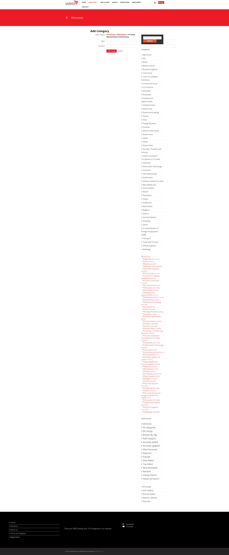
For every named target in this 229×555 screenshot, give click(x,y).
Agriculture (147, 55)
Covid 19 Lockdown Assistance (149, 78)
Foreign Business (149, 123)
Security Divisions (149, 217)
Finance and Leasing (151, 112)
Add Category (111, 51)
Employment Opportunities (147, 100)
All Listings (148, 431)
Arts (144, 58)
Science (146, 213)
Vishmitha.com (99, 551)
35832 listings (77, 528)
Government (148, 134)
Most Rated (148, 460)
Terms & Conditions (18, 533)
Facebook (130, 524)
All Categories (149, 427)
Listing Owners (150, 475)
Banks (145, 62)
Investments (148, 177)
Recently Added (150, 442)
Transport (147, 238)
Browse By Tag (150, 434)
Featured (147, 453)
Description (101, 46)
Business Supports (150, 69)
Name (103, 41)
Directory (92, 2)
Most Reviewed (150, 467)
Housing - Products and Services (151, 150)
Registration (15, 537)
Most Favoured (150, 449)
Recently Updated (151, 445)
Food (145, 120)
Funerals (146, 127)
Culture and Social (150, 83)
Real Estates (147, 206)
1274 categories (93, 528)
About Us (14, 530)
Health (145, 138)
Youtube (129, 526)
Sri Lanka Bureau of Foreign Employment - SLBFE (150, 231)
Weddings (147, 249)
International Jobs (150, 174)
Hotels (145, 142)
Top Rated (148, 464)
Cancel (120, 51)
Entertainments (149, 105)
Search (114, 2)
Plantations (147, 195)
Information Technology (152, 166)
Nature (145, 191)
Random (147, 471)
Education (121, 34)
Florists (145, 116)
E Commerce (148, 87)
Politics (145, 199)
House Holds (148, 145)
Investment (136, 2)
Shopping (146, 221)
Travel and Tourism (150, 242)
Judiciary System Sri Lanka (153, 181)
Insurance (147, 170)
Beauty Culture (149, 65)
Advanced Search (151, 478)
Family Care (147, 109)
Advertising (124, 2)
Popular (146, 456)
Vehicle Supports (149, 245)
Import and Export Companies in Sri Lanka (150, 157)
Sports (145, 224)
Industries (147, 163)
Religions (146, 210)
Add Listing (104, 2)
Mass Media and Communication (148, 186)
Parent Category (100, 35)
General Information (151, 131)
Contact (85, 7)
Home (84, 2)
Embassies (147, 94)
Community (147, 73)
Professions (147, 202)
